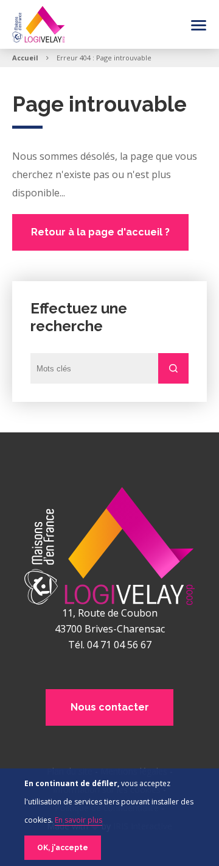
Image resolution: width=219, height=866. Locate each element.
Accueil (25, 57)
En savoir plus (78, 820)
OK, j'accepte (62, 847)
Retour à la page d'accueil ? (100, 232)
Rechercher (173, 368)
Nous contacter (110, 707)
